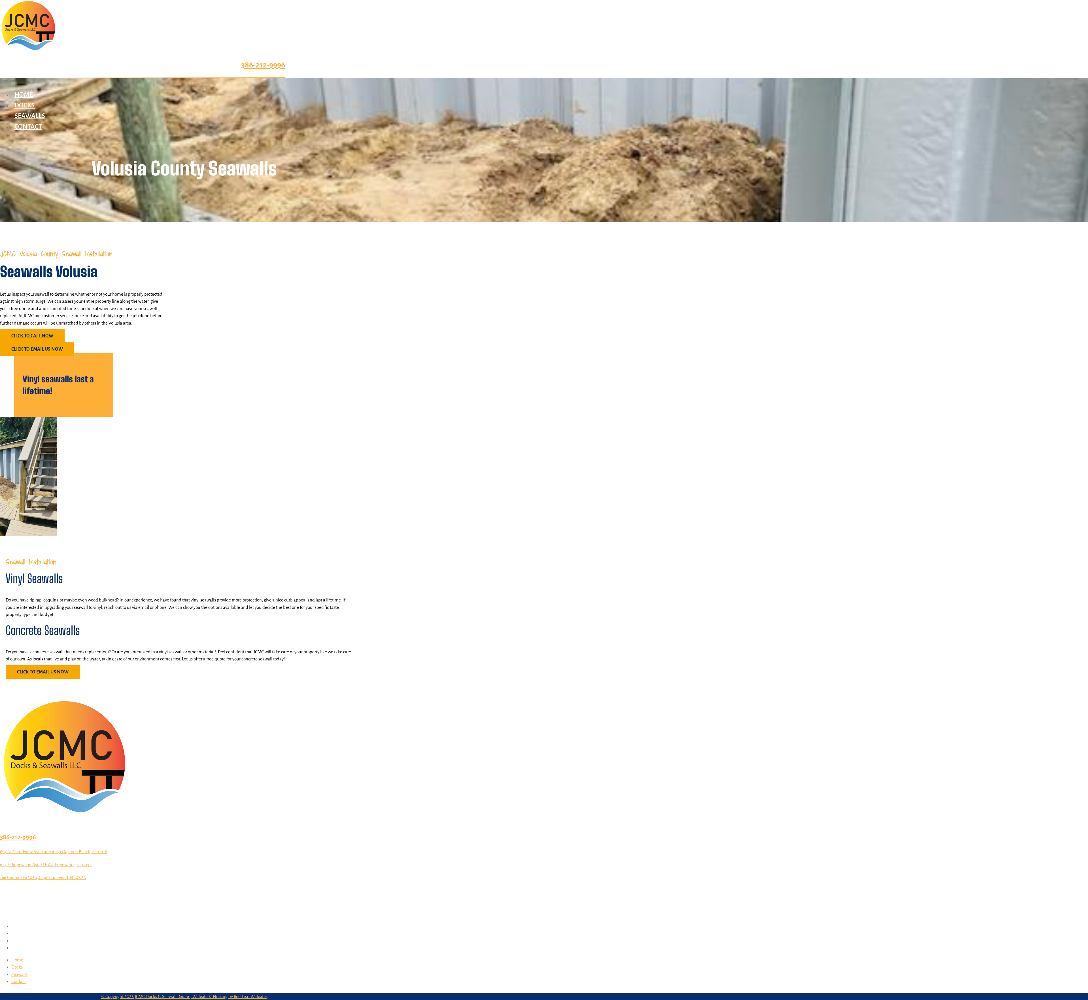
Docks (24, 105)
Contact (28, 126)
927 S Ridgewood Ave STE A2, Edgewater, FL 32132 (46, 864)
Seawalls (29, 115)
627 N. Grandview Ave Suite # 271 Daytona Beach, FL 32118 (53, 851)
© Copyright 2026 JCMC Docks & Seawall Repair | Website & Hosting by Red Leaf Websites (184, 996)
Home (23, 94)
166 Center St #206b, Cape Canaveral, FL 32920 (43, 877)
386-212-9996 (263, 65)
